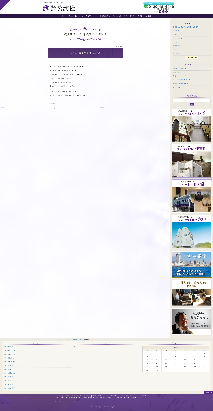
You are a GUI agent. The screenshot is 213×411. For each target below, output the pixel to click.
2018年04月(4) (9, 384)
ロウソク (176, 42)
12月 (174, 50)
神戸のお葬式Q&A (100, 397)
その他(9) (176, 87)
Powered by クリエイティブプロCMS (65, 402)
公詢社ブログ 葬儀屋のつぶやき (74, 339)
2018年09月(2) (9, 365)
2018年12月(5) (9, 354)
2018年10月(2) (9, 362)
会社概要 (148, 16)
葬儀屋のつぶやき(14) (180, 68)
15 (204, 360)
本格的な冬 (177, 46)
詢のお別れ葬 (66, 396)
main (53, 108)
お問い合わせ (142, 397)
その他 (52, 103)
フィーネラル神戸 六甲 (60, 397)
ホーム (64, 16)
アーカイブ (37, 343)
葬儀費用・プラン (91, 16)
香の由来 (176, 53)
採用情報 (140, 16)
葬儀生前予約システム (75, 397)
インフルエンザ (178, 38)
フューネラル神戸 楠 (140, 396)
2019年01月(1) (9, 350)
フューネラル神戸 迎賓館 (125, 396)
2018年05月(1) (9, 380)
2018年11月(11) (9, 358)
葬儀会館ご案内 (105, 16)
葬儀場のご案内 (97, 396)
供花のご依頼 (117, 16)
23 (147, 367)
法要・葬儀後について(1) (182, 80)
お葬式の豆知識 (129, 16)
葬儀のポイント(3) (179, 76)
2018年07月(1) (9, 373)
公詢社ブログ (111, 397)
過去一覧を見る (192, 57)
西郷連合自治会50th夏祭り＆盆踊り (186, 27)
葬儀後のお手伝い (77, 396)
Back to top (208, 392)
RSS (75, 347)
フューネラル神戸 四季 (109, 396)
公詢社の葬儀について (76, 16)
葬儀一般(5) (177, 72)
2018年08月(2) (9, 369)
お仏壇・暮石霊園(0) (180, 83)
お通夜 (175, 35)
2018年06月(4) (9, 377)
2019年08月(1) (9, 347)
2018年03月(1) (9, 388)
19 (175, 363)
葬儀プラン (87, 396)
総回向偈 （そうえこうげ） (183, 31)
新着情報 (126, 397)
